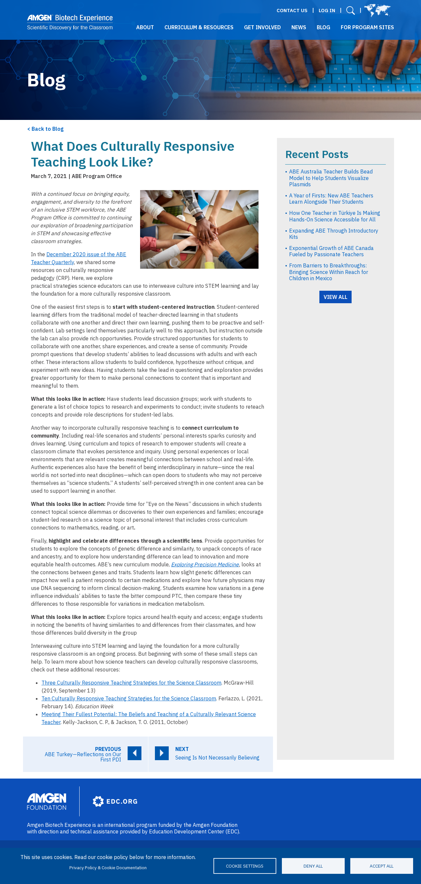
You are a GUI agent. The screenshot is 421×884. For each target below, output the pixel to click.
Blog (323, 27)
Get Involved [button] (262, 27)
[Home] (70, 22)
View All (335, 297)
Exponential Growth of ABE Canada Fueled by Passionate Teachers (331, 251)
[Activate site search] (350, 10)
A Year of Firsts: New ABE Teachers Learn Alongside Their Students (331, 198)
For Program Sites (367, 27)
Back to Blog (47, 128)
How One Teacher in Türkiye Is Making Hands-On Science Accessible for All (334, 216)
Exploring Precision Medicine (205, 564)
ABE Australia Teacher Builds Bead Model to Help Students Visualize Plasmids (331, 177)
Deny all (313, 866)
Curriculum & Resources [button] (199, 27)
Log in (327, 10)
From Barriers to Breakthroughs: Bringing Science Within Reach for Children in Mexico (328, 271)
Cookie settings (244, 866)
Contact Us (292, 10)
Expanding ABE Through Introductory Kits (333, 233)
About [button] (145, 27)
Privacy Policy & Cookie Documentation (108, 868)
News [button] (298, 27)
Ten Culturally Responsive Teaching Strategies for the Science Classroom (128, 698)
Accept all (381, 866)
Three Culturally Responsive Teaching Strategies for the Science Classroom (131, 682)
